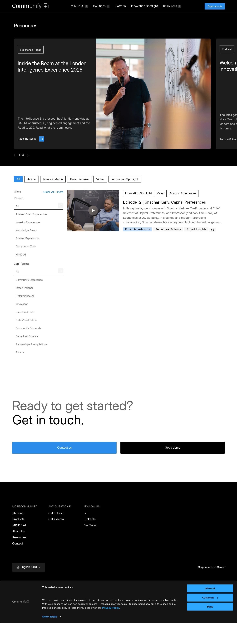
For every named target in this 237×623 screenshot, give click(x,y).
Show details (49, 616)
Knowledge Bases (26, 230)
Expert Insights (24, 287)
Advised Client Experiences (31, 214)
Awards (20, 352)
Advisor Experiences (28, 238)
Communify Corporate (28, 328)
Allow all (210, 588)
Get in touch (56, 513)
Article (31, 179)
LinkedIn (90, 519)
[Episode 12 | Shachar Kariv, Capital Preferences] (93, 210)
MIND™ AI (19, 525)
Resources (19, 537)
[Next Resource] (27, 154)
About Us (18, 531)
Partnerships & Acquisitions (31, 344)
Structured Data (25, 312)
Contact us (64, 447)
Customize (208, 597)
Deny (210, 606)
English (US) (29, 567)
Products (18, 519)
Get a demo (172, 447)
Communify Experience (29, 279)
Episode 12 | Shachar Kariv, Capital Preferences (164, 202)
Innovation (22, 304)
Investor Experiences (28, 222)
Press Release (79, 179)
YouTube (90, 525)
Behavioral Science (27, 336)
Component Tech (26, 246)
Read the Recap (27, 138)
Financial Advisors (137, 229)
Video (100, 179)
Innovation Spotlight (144, 6)
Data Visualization (26, 320)
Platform (120, 6)
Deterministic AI (25, 296)
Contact (17, 543)
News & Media (53, 179)
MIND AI (21, 254)
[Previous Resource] (15, 154)
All (18, 179)
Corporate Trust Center (211, 567)
